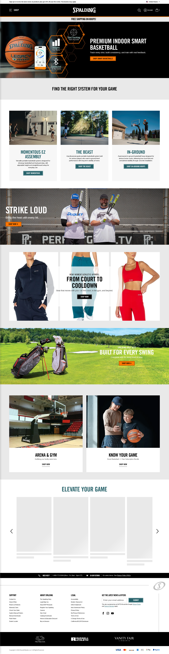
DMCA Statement (76, 605)
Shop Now (12, 224)
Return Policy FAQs (123, 575)
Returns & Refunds (14, 605)
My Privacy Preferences (78, 613)
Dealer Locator (13, 621)
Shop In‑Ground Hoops (136, 167)
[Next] (157, 531)
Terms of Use (75, 616)
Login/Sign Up (44, 602)
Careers (42, 610)
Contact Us (12, 599)
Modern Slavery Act (76, 602)
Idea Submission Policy (77, 607)
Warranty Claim (13, 607)
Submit (136, 600)
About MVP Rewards (46, 605)
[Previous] (11, 531)
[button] (157, 10)
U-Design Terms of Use (77, 618)
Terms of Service (109, 606)
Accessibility (74, 599)
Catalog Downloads (46, 616)
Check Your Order (14, 610)
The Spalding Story (45, 599)
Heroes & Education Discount (48, 618)
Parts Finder (12, 618)
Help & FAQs (13, 602)
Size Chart (43, 613)
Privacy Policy (75, 610)
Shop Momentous (33, 173)
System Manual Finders (16, 613)
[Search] (139, 10)
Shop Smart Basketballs (103, 59)
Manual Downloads (15, 616)
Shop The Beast (84, 167)
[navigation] (148, 10)
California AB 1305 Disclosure (79, 621)
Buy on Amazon (44, 621)
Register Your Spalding (47, 607)
